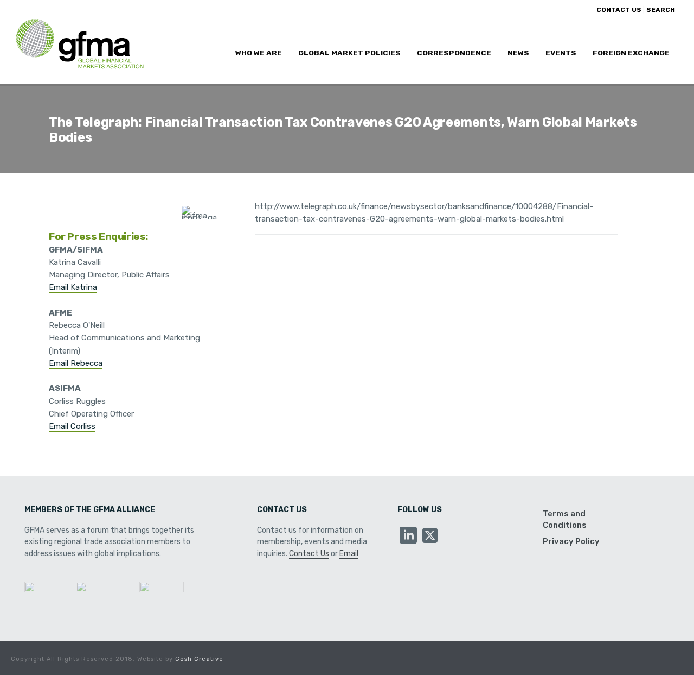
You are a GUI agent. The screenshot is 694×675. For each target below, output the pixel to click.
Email (348, 553)
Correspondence (454, 52)
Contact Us (309, 553)
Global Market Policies (349, 52)
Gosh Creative (199, 659)
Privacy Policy (571, 541)
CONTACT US (618, 10)
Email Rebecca (75, 363)
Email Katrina (73, 287)
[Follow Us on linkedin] (408, 536)
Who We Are (258, 52)
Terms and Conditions (565, 519)
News (518, 52)
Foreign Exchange (631, 52)
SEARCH (660, 10)
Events (560, 52)
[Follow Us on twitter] (430, 536)
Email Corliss (72, 426)
